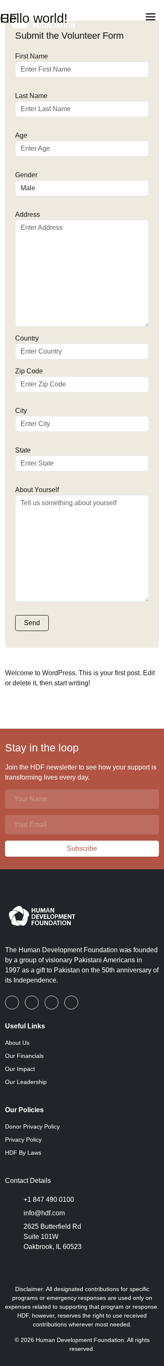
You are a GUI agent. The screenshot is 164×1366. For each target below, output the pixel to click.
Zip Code (29, 371)
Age (21, 135)
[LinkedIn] (32, 1002)
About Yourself (37, 489)
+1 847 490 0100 (49, 1199)
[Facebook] (13, 1002)
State (23, 450)
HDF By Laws (23, 1152)
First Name (31, 56)
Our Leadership (26, 1081)
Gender (26, 174)
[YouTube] (71, 1002)
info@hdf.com (44, 1213)
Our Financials (24, 1055)
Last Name (31, 95)
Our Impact (20, 1068)
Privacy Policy (23, 1139)
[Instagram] (52, 1002)
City (21, 410)
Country (27, 338)
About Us (17, 1042)
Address (27, 214)
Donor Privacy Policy (32, 1126)
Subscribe (82, 848)
